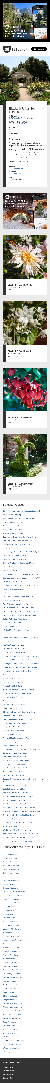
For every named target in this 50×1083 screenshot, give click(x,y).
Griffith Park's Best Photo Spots (15, 619)
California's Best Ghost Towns (14, 559)
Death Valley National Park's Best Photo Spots (20, 585)
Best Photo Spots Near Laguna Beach (17, 541)
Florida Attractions (10, 884)
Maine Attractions (9, 933)
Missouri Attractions (10, 955)
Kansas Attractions (10, 921)
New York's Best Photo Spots (14, 705)
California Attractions (11, 869)
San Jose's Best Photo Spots (14, 764)
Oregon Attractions (10, 1000)
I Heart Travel (8, 1067)
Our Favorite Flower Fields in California (18, 719)
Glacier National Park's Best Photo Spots (18, 608)
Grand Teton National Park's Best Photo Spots (20, 611)
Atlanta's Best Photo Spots (13, 530)
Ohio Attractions (9, 992)
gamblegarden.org (16, 168)
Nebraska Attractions (11, 962)
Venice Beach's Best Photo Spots (15, 826)
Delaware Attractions (11, 880)
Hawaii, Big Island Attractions (14, 892)
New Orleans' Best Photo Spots (15, 701)
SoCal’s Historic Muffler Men (14, 789)
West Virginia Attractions (12, 1044)
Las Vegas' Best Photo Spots (14, 652)
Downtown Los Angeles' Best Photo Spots (19, 597)
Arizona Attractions (10, 862)
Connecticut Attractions (12, 877)
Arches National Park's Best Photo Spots (18, 526)
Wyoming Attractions (11, 1052)
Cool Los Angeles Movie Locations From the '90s (22, 578)
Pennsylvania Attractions (12, 1003)
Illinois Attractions (9, 910)
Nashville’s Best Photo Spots (14, 697)
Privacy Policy (8, 1071)
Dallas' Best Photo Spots (12, 582)
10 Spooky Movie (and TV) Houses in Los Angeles (22, 511)
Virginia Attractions (10, 1033)
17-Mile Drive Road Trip (12, 515)
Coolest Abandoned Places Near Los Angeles (20, 574)
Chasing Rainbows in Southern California (18, 563)
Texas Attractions (9, 1022)
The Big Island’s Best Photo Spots (16, 804)
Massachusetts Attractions (13, 940)
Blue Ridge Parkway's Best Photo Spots (18, 544)
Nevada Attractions (10, 966)
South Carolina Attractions (13, 1011)
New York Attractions (11, 981)
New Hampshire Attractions (13, 970)
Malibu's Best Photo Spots (13, 675)
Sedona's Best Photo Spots (13, 775)
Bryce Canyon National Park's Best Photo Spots (21, 552)
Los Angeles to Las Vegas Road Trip (17, 671)
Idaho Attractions (9, 907)
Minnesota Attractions (11, 947)
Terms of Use (8, 1074)
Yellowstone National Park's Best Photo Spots (20, 834)
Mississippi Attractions (11, 951)
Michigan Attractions (10, 944)
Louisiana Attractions (11, 929)
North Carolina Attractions (13, 985)
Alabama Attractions (10, 854)
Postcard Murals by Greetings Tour (16, 738)
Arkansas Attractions (11, 866)
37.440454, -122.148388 (18, 124)
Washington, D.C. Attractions (14, 1041)
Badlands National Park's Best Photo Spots (19, 537)
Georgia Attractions (10, 888)
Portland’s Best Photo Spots (13, 734)
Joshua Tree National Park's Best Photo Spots (20, 637)
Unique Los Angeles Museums (14, 819)
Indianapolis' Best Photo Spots (14, 634)
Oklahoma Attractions (11, 996)
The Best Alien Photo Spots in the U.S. (17, 793)
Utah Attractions (9, 1026)
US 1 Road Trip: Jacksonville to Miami (17, 822)
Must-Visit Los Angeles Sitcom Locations (18, 690)
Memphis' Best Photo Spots (13, 682)
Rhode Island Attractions (12, 1007)
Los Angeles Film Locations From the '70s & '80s (21, 656)
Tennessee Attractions (11, 1018)
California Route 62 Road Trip (14, 556)
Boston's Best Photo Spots (13, 548)
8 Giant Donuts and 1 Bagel (13, 522)
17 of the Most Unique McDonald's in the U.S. (20, 518)
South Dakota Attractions (12, 1015)
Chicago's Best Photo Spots (13, 567)
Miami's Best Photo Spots (13, 686)
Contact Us (7, 1078)
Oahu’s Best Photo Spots (12, 708)
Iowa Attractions (9, 918)
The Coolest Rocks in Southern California (19, 808)
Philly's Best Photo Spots (12, 727)
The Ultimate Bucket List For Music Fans (18, 815)
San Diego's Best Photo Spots (14, 757)
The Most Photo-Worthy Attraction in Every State (21, 811)
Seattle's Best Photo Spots (13, 772)
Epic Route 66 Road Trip (12, 600)
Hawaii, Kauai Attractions (12, 895)
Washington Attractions (12, 1037)
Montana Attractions (10, 959)
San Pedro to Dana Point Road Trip (16, 768)
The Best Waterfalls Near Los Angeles (17, 800)
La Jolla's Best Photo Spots (13, 649)
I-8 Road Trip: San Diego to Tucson (16, 630)
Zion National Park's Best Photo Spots (17, 841)
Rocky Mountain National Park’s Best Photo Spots (22, 749)
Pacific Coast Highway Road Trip (15, 723)
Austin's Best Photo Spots (13, 533)
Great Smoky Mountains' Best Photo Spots (19, 615)
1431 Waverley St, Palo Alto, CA (21, 118)
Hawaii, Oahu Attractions (12, 903)
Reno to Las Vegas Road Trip (14, 742)
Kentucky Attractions (11, 925)
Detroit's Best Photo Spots (13, 593)
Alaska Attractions (10, 858)
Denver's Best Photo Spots (13, 589)
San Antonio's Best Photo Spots (15, 753)
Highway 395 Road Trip (12, 623)
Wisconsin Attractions (11, 1048)
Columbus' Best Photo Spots (14, 570)
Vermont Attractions (10, 1029)
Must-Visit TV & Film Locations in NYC (17, 693)
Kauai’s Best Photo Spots (12, 641)
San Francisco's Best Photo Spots (16, 760)
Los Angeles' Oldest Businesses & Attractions (20, 667)
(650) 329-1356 (15, 174)
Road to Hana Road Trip (12, 745)
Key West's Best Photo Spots (14, 645)
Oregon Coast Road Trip (12, 716)
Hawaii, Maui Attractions (12, 899)
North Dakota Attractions (12, 988)
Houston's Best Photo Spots (13, 626)
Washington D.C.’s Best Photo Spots (17, 830)
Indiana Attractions (10, 914)
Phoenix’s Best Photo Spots (13, 731)
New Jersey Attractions (12, 974)
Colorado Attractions (11, 873)
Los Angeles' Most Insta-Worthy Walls (17, 660)
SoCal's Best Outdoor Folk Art (14, 785)
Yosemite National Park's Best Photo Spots (19, 837)
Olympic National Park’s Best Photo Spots (19, 712)
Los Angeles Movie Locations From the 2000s (20, 664)
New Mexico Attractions (12, 977)
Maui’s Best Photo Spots (12, 678)
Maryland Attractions (11, 936)
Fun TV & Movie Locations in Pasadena (18, 604)
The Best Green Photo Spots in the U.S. (18, 796)
